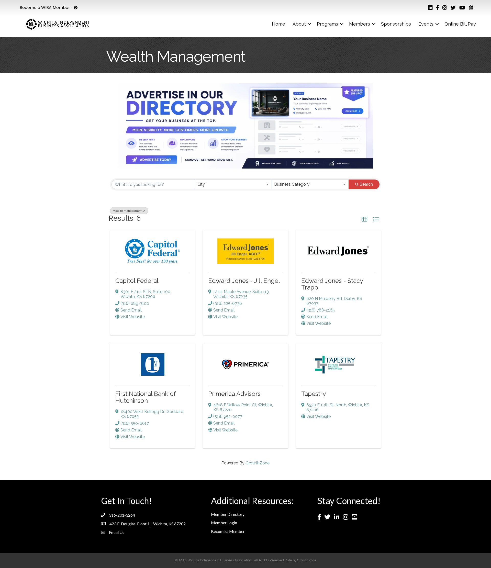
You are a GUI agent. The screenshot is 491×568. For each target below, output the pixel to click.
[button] (364, 219)
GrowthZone (258, 463)
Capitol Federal (137, 280)
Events (425, 24)
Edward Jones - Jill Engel (244, 280)
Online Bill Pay (460, 24)
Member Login (224, 522)
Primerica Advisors (234, 393)
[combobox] (233, 184)
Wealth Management (127, 211)
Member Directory (227, 514)
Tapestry (313, 393)
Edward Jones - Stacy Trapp (332, 284)
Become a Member (228, 531)
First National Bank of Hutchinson (145, 397)
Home (278, 24)
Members (359, 24)
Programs (327, 24)
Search (366, 184)
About (299, 24)
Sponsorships (396, 24)
